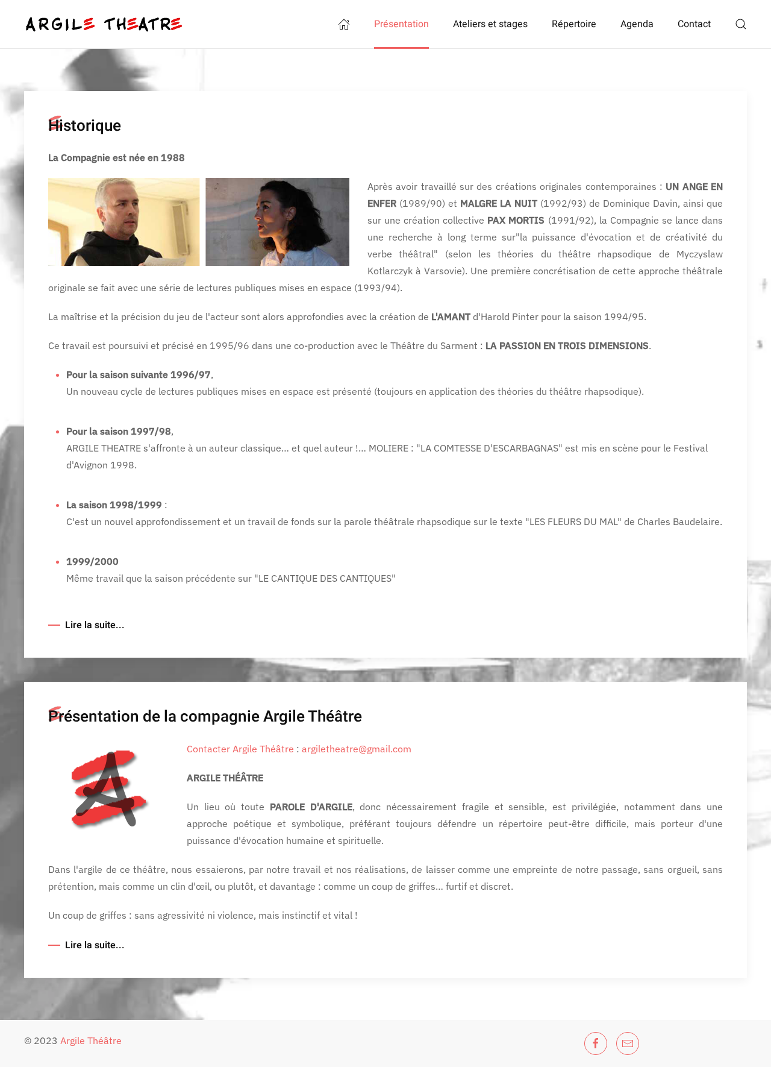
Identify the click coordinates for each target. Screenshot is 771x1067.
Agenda (637, 24)
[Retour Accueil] (103, 24)
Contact (694, 24)
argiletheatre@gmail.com (356, 749)
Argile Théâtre (91, 1040)
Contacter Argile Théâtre (241, 749)
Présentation (401, 24)
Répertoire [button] (574, 24)
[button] (741, 24)
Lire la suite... (95, 625)
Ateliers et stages (490, 24)
